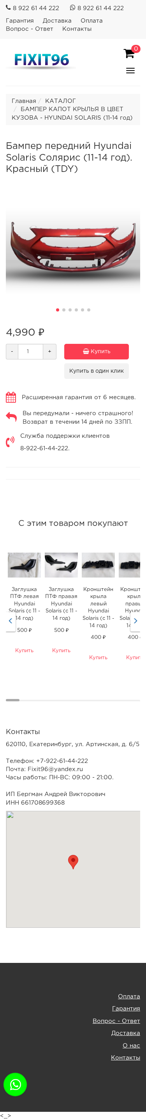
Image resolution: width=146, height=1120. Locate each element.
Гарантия (20, 20)
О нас (131, 1045)
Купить (100, 351)
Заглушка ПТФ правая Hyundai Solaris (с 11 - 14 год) (61, 604)
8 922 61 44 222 (36, 8)
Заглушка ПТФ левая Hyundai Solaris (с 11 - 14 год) (24, 604)
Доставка (57, 20)
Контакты (76, 29)
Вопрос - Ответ (29, 29)
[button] (57, 309)
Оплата (92, 20)
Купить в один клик (96, 371)
